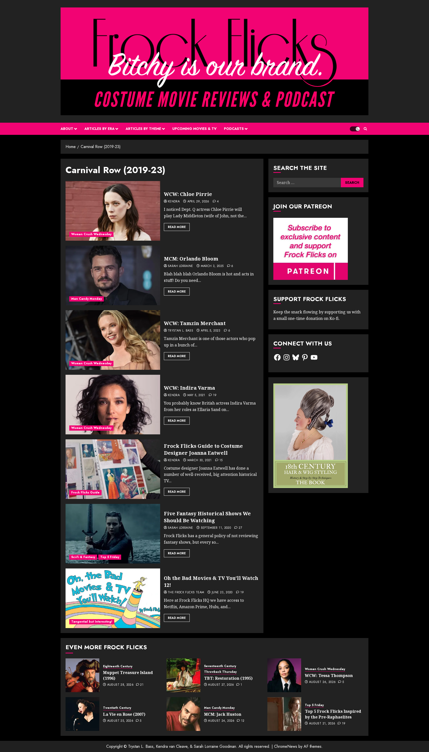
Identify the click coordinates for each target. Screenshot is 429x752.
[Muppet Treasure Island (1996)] (82, 675)
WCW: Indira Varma (189, 387)
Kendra (174, 202)
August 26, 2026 (322, 682)
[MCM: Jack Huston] (183, 714)
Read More (177, 227)
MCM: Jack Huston (222, 714)
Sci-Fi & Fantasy (83, 557)
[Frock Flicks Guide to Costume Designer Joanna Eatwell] (113, 469)
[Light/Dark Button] (355, 128)
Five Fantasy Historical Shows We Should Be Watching (207, 517)
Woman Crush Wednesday (91, 234)
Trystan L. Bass (180, 331)
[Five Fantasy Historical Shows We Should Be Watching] (113, 534)
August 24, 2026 (221, 721)
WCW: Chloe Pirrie (188, 194)
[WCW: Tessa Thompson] (284, 675)
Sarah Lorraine (180, 266)
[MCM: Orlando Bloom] (113, 275)
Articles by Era (99, 128)
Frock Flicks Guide (85, 492)
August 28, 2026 (120, 685)
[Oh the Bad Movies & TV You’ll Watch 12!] (113, 598)
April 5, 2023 (210, 331)
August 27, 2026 (221, 685)
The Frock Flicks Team (186, 593)
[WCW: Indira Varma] (113, 404)
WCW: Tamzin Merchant (195, 323)
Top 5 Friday (109, 557)
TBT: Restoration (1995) (228, 678)
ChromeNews (285, 746)
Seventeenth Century (220, 666)
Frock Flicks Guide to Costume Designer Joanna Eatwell (203, 449)
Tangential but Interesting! (91, 621)
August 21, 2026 (322, 724)
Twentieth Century (117, 708)
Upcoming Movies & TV (194, 128)
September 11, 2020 (216, 528)
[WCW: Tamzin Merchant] (113, 340)
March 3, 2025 (212, 266)
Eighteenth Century (117, 666)
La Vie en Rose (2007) (124, 714)
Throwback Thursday (220, 672)
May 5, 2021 (196, 395)
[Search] (365, 129)
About (67, 128)
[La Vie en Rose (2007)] (82, 714)
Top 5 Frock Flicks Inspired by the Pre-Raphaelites (333, 714)
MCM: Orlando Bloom (191, 258)
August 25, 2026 (120, 721)
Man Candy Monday (86, 299)
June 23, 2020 (222, 593)
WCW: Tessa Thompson (329, 675)
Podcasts (234, 128)
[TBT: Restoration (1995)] (183, 675)
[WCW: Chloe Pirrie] (113, 211)
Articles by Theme (143, 128)
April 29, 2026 (198, 202)
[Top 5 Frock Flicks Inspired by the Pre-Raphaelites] (284, 714)
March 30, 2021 (199, 460)
